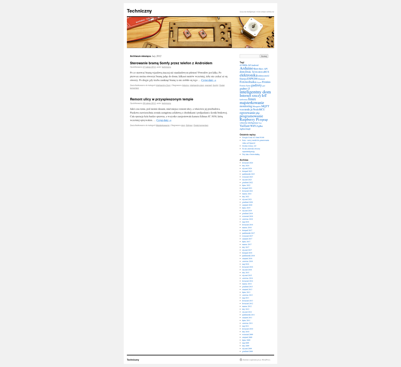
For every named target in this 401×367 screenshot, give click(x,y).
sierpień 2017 (247, 238)
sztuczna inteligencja (249, 122)
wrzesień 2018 (247, 216)
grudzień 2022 (247, 182)
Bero (256, 68)
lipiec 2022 (246, 185)
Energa (243, 78)
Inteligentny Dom (163, 85)
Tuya (260, 123)
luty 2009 (245, 345)
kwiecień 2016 (247, 267)
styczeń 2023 (247, 179)
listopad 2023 (247, 171)
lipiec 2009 (246, 340)
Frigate (259, 82)
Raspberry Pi (249, 119)
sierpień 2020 (247, 205)
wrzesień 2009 (247, 334)
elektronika (249, 75)
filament (261, 79)
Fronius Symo (245, 85)
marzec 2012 (247, 306)
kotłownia (244, 99)
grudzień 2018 (247, 213)
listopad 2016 (247, 252)
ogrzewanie (247, 112)
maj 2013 (245, 297)
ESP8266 (252, 78)
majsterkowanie (252, 102)
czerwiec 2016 (247, 261)
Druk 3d (249, 71)
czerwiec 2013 (247, 295)
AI (249, 65)
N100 (242, 109)
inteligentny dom (197, 85)
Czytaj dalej (208, 80)
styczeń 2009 (247, 348)
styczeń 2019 (247, 210)
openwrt (208, 85)
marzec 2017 (247, 244)
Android (254, 65)
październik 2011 (248, 314)
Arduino (185, 85)
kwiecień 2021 (247, 191)
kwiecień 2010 (247, 328)
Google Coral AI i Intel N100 (253, 137)
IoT (264, 95)
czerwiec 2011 (247, 323)
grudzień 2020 (247, 202)
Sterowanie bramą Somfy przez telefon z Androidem (171, 63)
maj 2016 (245, 264)
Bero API (263, 68)
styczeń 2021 (247, 199)
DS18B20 (259, 72)
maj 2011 (245, 326)
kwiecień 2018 (247, 224)
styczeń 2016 (247, 269)
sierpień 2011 (247, 317)
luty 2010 (245, 331)
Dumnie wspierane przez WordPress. (257, 359)
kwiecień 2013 (247, 300)
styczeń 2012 (247, 312)
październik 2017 (248, 233)
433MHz (243, 65)
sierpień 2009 (247, 337)
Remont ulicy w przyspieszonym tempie (161, 99)
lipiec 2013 (246, 292)
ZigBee (259, 125)
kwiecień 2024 (247, 162)
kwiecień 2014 (247, 281)
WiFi (253, 126)
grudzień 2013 (247, 286)
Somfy (215, 85)
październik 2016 (248, 255)
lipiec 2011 (246, 320)
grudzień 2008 (247, 351)
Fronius (266, 82)
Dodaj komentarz (201, 125)
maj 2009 (245, 343)
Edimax (189, 125)
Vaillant (245, 126)
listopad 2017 (247, 230)
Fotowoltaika (248, 82)
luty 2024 (245, 165)
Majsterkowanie (162, 125)
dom (183, 125)
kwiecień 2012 (247, 303)
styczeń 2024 (247, 168)
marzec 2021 (247, 193)
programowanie (251, 115)
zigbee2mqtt (245, 128)
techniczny (166, 67)
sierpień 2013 (247, 289)
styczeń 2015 (247, 275)
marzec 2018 (247, 227)
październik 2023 (248, 174)
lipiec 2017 (246, 241)
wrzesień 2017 (247, 236)
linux (252, 98)
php (258, 113)
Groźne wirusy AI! (249, 145)
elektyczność (263, 75)
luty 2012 (245, 309)
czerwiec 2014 (247, 278)
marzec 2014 (247, 283)
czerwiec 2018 (247, 219)
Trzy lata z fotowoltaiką (250, 154)
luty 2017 (245, 247)
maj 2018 (245, 221)
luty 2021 (245, 196)
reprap (264, 119)
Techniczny (139, 10)
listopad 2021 (247, 188)
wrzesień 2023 (247, 176)
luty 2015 (245, 272)
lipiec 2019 (246, 207)
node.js (248, 109)
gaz (263, 85)
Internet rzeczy (250, 95)
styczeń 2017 (247, 250)
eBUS (266, 71)
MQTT (265, 106)
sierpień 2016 (247, 258)
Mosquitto (257, 106)
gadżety (256, 85)
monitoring (246, 106)
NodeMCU (259, 109)
